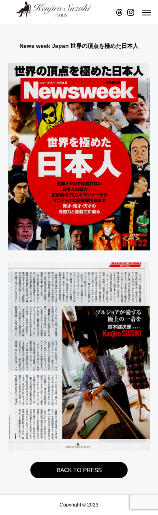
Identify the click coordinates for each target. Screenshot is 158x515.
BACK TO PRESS (79, 470)
